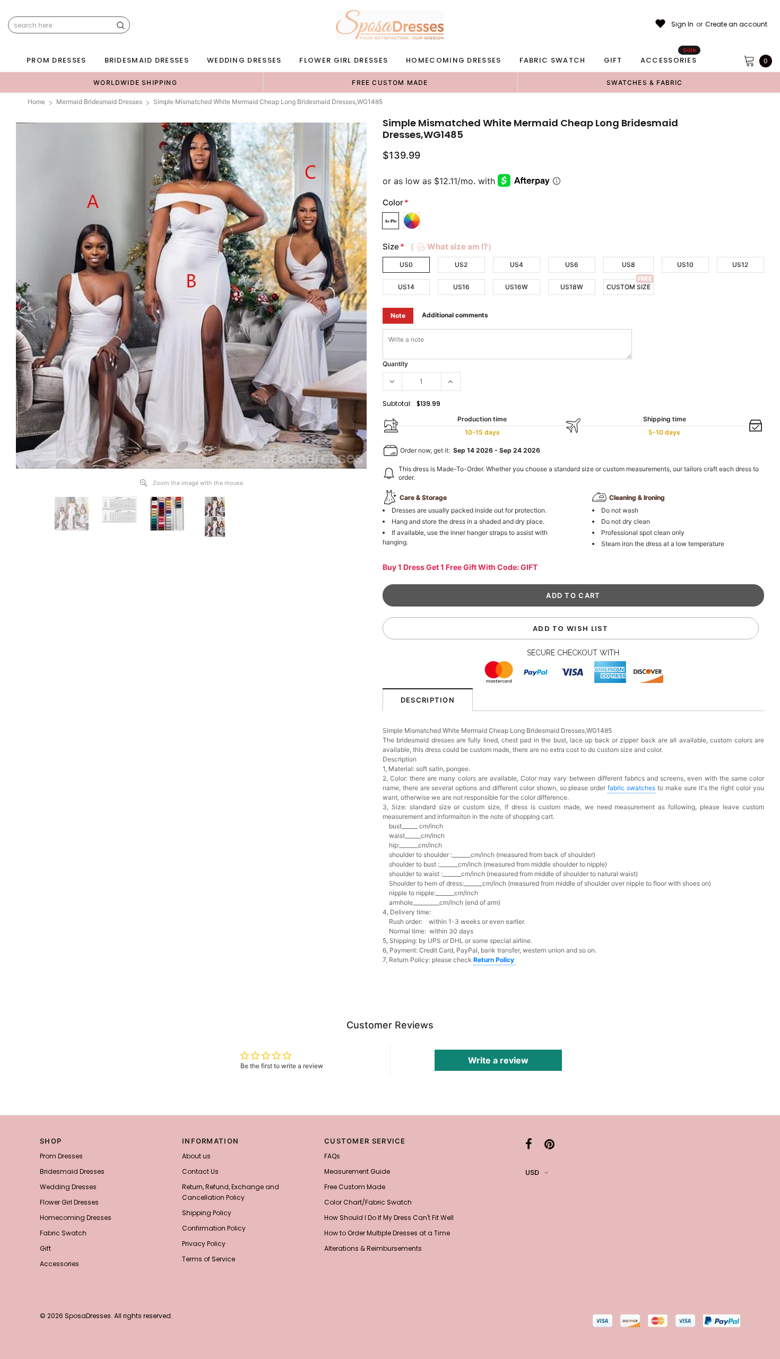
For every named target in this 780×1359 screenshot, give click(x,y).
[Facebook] (528, 1144)
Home (36, 102)
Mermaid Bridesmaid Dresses (99, 102)
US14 (406, 287)
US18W (571, 287)
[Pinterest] (549, 1144)
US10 (685, 265)
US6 (571, 265)
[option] (135, 82)
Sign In (682, 24)
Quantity (395, 364)
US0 (406, 265)
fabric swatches (631, 788)
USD (532, 1172)
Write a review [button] (498, 1060)
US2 (461, 265)
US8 (628, 265)
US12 (740, 265)
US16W (516, 287)
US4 (516, 265)
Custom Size (628, 287)
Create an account (736, 24)
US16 (461, 287)
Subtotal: (397, 403)
